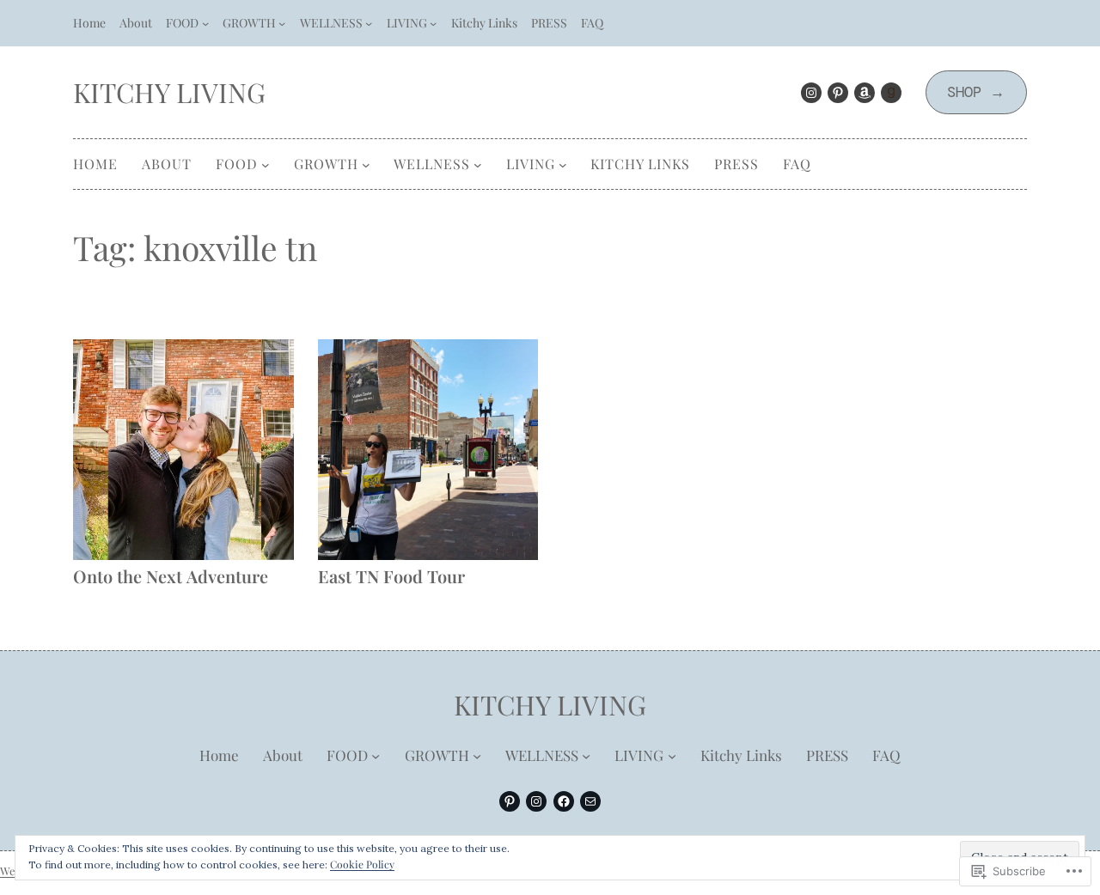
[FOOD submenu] (205, 23)
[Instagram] (811, 92)
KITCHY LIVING (169, 92)
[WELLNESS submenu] (368, 23)
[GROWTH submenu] (281, 23)
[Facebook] (563, 801)
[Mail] (590, 801)
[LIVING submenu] (433, 23)
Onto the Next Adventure (170, 576)
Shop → (976, 91)
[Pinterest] (838, 92)
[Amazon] (864, 92)
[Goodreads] (891, 92)
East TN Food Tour (391, 576)
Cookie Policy (362, 864)
